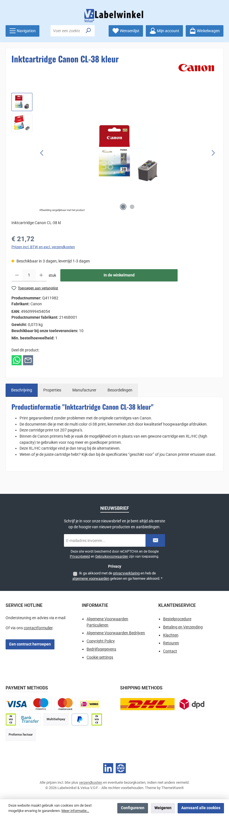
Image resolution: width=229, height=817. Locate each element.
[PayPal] (80, 719)
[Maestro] (40, 704)
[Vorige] (42, 153)
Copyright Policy (101, 641)
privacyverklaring (126, 573)
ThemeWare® (172, 788)
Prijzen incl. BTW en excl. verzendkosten (43, 247)
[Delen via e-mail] (28, 360)
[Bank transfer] (29, 719)
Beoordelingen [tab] (120, 390)
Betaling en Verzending (183, 627)
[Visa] (16, 704)
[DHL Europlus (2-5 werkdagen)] (147, 704)
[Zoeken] (88, 30)
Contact (170, 651)
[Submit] (155, 540)
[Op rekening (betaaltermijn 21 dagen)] (96, 719)
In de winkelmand (119, 275)
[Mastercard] (65, 704)
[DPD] (192, 704)
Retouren (171, 643)
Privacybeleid (80, 556)
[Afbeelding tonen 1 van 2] (123, 207)
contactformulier (38, 628)
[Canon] (196, 68)
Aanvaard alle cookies (200, 808)
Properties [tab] (52, 390)
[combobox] (66, 30)
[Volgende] (213, 153)
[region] (114, 153)
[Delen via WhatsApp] (16, 360)
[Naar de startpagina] (114, 15)
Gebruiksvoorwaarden (111, 556)
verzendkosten (90, 782)
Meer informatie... (75, 811)
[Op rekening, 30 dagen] (11, 719)
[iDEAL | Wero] (89, 704)
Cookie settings (100, 657)
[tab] (22, 390)
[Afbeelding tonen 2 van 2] (132, 207)
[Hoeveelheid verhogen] (41, 275)
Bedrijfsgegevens (101, 649)
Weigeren (162, 808)
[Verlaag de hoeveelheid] (16, 275)
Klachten (170, 635)
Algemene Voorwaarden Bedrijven (116, 633)
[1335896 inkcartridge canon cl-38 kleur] (127, 153)
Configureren (132, 808)
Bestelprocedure (177, 619)
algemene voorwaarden (90, 578)
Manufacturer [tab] (84, 390)
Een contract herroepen (30, 644)
